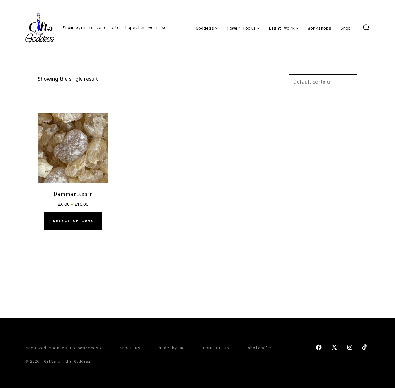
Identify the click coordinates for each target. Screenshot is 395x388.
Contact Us (216, 347)
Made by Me (172, 347)
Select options (73, 221)
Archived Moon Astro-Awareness (63, 347)
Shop (345, 28)
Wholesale (259, 347)
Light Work (282, 28)
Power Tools (241, 28)
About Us (129, 347)
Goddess (205, 28)
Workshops (319, 28)
